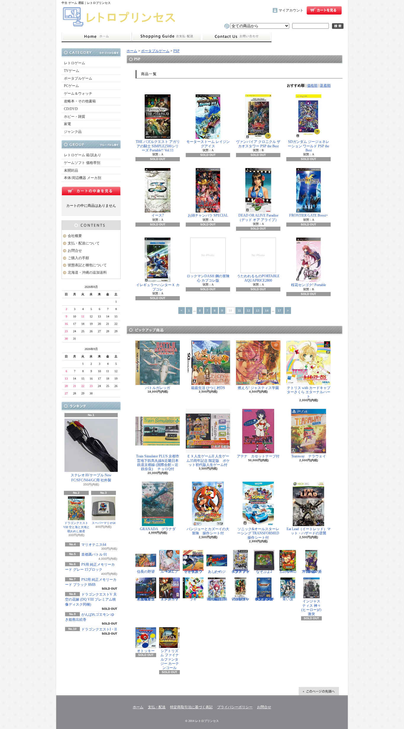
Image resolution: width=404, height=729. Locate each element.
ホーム (97, 36)
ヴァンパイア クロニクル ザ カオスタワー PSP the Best (258, 144)
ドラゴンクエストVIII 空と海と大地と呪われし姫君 (76, 527)
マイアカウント (291, 10)
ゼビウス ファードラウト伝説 (193, 572)
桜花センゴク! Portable (308, 285)
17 (279, 310)
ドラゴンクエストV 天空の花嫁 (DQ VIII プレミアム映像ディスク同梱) (91, 599)
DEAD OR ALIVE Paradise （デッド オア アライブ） (260, 217)
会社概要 (75, 236)
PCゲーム (71, 86)
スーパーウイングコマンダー (169, 599)
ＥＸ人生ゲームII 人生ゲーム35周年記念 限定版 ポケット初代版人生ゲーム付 (208, 460)
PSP (176, 51)
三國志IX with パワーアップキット (240, 599)
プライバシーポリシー (235, 707)
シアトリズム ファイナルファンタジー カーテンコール (169, 659)
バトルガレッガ (157, 388)
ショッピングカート (324, 10)
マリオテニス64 (93, 545)
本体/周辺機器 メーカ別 (82, 178)
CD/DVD (71, 109)
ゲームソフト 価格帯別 (82, 163)
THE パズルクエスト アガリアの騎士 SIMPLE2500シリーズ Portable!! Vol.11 (158, 146)
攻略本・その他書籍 (80, 101)
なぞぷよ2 (264, 572)
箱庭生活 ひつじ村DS (208, 388)
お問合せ (237, 36)
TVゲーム (71, 71)
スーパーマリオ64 (103, 523)
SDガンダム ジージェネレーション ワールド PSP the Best (308, 146)
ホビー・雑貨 (74, 116)
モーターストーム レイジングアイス (208, 144)
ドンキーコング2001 (288, 572)
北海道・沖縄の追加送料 (87, 272)
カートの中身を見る (91, 190)
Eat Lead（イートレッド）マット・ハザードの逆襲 (309, 531)
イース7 (157, 215)
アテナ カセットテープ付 (258, 456)
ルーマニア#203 (169, 572)
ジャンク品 (73, 132)
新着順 (325, 85)
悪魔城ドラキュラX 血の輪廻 (146, 599)
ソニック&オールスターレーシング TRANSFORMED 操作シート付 (260, 533)
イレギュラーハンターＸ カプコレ (158, 287)
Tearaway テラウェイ (308, 456)
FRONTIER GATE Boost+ (308, 215)
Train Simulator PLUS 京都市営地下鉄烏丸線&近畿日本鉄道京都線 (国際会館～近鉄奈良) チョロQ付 (157, 462)
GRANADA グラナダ (158, 529)
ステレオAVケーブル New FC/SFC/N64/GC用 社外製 (91, 477)
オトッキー (146, 651)
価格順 (312, 85)
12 (248, 310)
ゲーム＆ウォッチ (78, 93)
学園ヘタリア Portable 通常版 (311, 572)
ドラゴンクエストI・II (99, 629)
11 (239, 310)
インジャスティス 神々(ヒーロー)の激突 (311, 607)
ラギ (193, 599)
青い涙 (287, 599)
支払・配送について (167, 36)
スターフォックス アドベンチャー (240, 572)
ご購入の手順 (78, 258)
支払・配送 (157, 707)
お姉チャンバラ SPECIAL (208, 215)
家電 (67, 124)
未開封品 (71, 170)
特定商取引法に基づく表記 (191, 707)
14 (267, 310)
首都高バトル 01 (94, 554)
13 (257, 310)
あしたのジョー (217, 572)
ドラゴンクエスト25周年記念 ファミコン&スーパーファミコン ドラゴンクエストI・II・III (264, 599)
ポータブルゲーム (78, 78)
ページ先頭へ (319, 691)
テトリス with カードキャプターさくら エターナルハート (308, 392)
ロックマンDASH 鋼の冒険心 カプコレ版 (208, 268)
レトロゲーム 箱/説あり (82, 155)
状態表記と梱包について (87, 265)
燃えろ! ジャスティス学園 (258, 388)
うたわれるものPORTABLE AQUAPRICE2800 (258, 268)
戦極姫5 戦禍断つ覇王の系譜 (217, 599)
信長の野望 (146, 572)
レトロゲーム (74, 63)
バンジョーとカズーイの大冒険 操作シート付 (208, 531)
